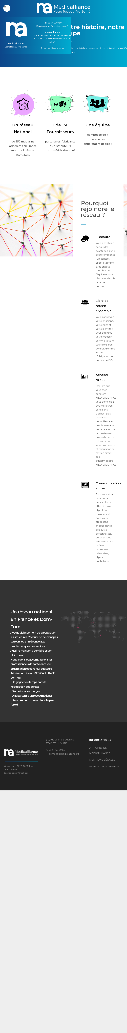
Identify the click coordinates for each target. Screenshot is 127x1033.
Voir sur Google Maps (53, 48)
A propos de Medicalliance (99, 750)
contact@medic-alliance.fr (55, 26)
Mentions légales (102, 759)
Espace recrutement (104, 766)
